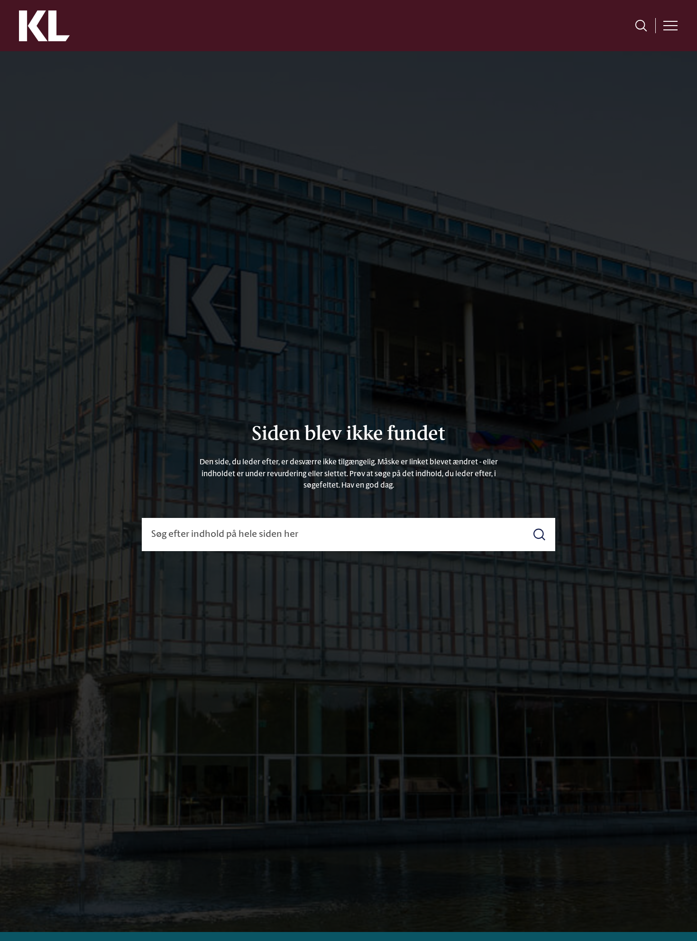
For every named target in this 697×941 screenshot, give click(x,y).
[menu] (670, 25)
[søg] (641, 25)
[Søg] (539, 535)
